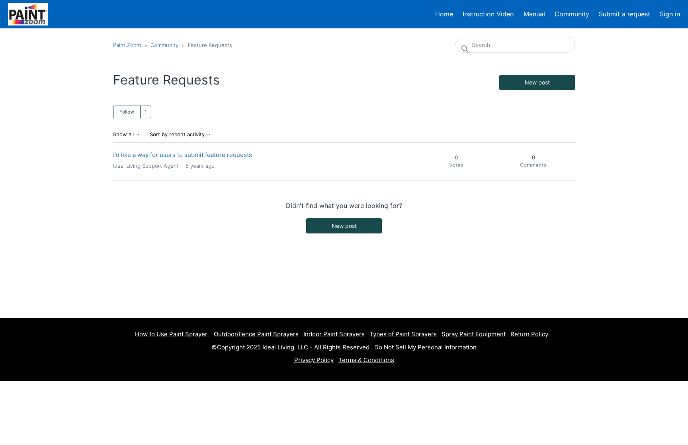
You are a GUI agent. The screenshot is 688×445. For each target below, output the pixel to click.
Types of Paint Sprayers (403, 334)
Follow (126, 112)
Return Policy (529, 334)
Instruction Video (488, 14)
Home (444, 14)
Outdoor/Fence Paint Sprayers (256, 334)
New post (537, 82)
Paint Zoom (127, 45)
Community (572, 14)
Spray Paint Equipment (474, 334)
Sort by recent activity (178, 134)
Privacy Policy (314, 360)
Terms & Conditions (366, 360)
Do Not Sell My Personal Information (425, 347)
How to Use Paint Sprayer (172, 334)
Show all (124, 134)
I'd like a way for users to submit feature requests (182, 155)
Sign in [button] (670, 14)
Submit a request (624, 14)
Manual (534, 14)
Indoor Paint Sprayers (334, 334)
